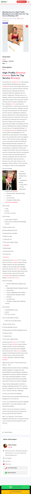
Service (15, 260)
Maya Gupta (12, 445)
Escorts (17, 278)
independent (13, 130)
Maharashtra (5, 20)
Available (15, 262)
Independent (5, 86)
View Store (8, 461)
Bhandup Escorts (16, 82)
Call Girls (11, 61)
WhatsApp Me (11, 472)
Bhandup (21, 18)
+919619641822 (17, 487)
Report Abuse (8, 432)
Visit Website (8, 458)
